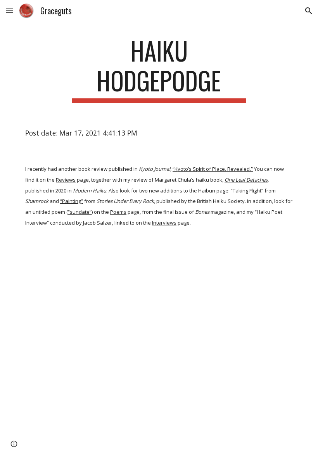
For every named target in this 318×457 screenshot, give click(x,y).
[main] (159, 69)
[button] (9, 10)
